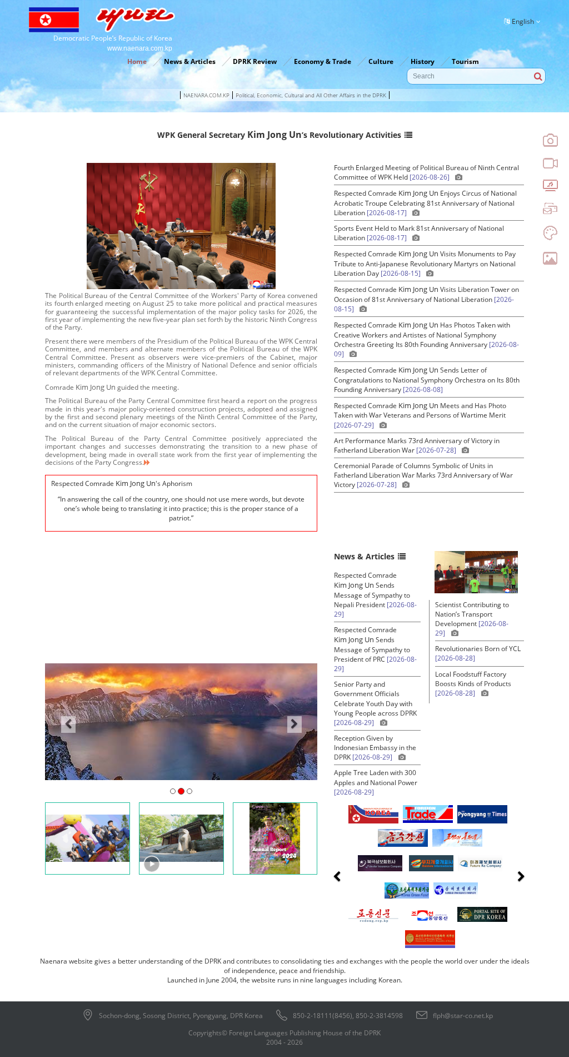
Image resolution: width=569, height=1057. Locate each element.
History (423, 61)
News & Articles (190, 61)
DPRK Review (255, 61)
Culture (380, 61)
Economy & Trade (322, 61)
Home (137, 61)
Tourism (465, 61)
